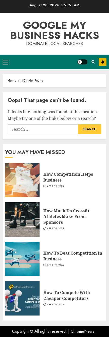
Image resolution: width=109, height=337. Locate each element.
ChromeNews (82, 331)
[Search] (93, 62)
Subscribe (102, 62)
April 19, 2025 (55, 186)
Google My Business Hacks (54, 30)
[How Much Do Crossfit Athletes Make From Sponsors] (22, 219)
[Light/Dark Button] (82, 61)
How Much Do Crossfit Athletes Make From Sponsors (66, 216)
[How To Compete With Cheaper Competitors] (22, 298)
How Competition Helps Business (68, 177)
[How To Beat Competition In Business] (22, 259)
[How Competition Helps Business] (22, 180)
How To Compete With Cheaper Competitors (66, 295)
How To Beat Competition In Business (72, 255)
